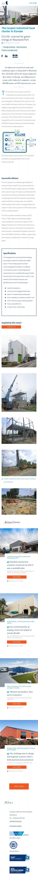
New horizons (21, 47)
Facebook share (2, 56)
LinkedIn (6, 56)
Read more (17, 577)
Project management (10, 50)
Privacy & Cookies (16, 826)
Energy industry (9, 47)
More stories (19, 786)
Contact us (11, 327)
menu (31, 3)
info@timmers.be (16, 821)
